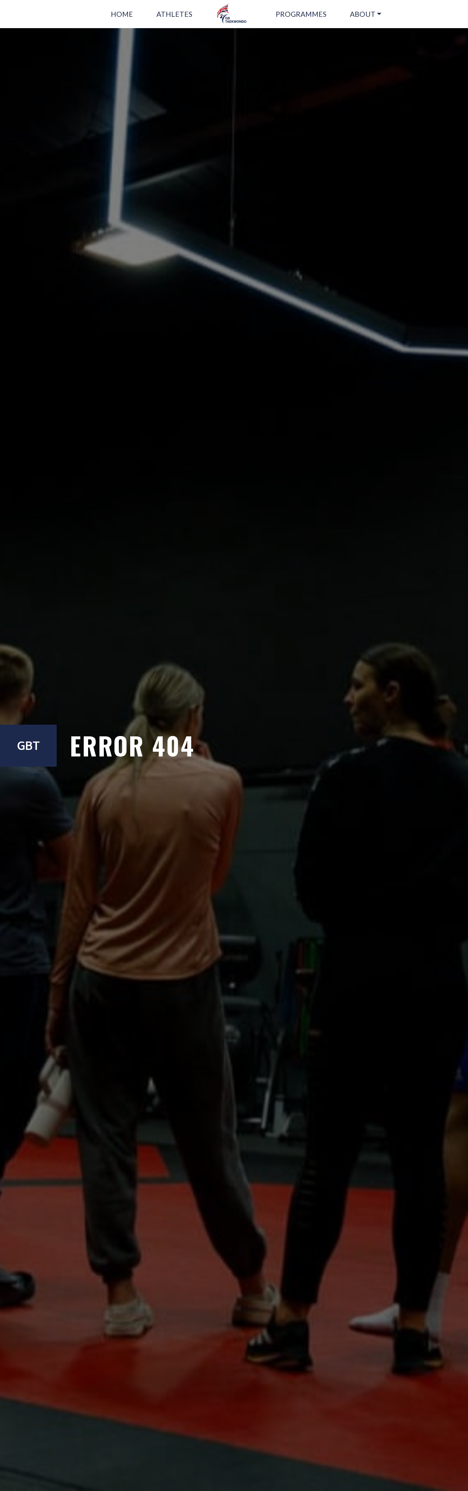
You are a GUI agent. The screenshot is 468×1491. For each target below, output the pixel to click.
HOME (122, 14)
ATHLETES (174, 14)
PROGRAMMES (301, 14)
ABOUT (362, 14)
